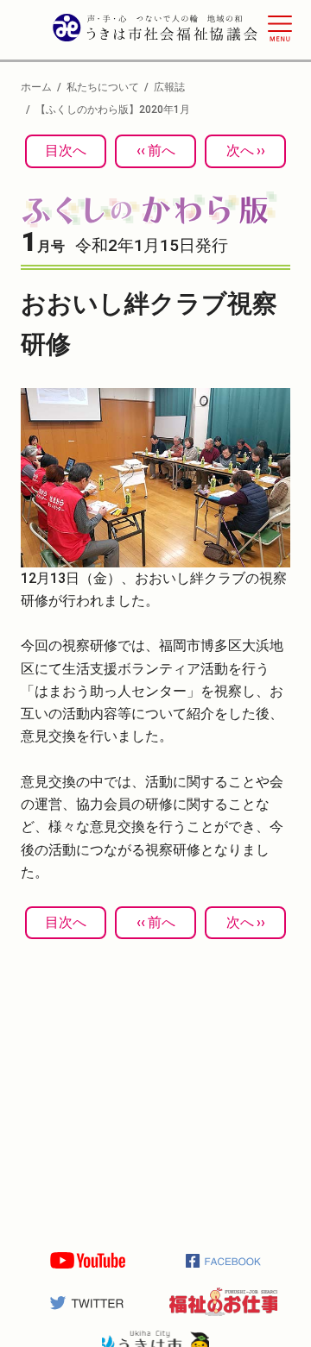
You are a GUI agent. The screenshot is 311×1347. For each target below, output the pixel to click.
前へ (161, 150)
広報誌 (169, 87)
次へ (240, 150)
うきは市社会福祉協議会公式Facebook (223, 1261)
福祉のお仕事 (223, 1302)
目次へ (65, 150)
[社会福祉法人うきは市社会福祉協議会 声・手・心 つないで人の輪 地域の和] (155, 31)
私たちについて (103, 87)
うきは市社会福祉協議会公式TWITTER (88, 1302)
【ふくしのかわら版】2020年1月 (112, 109)
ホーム (36, 87)
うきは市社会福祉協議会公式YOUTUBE (88, 1261)
